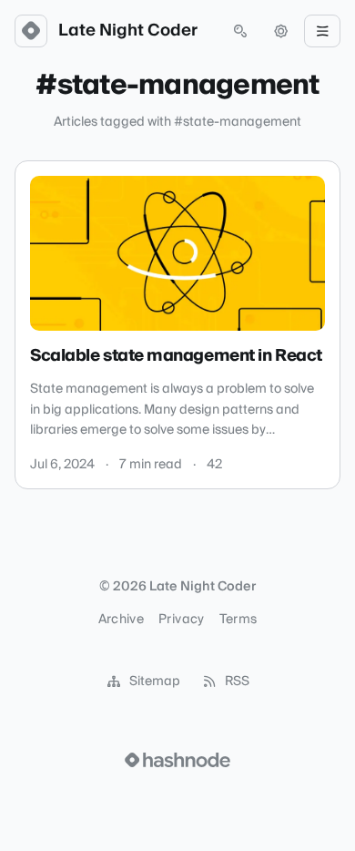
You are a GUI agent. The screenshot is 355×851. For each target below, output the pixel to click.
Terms (238, 620)
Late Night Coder (128, 31)
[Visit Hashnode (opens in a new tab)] (177, 760)
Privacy (181, 620)
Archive (121, 620)
